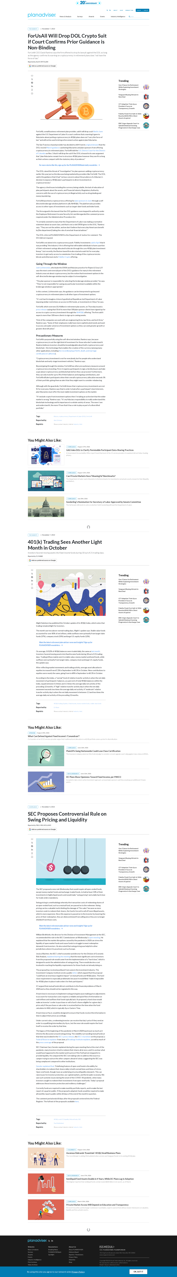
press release (41, 309)
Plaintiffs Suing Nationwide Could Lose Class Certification (93, 751)
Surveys (80, 16)
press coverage (45, 1042)
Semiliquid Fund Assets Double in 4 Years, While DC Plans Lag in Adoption (100, 1179)
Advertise (72, 1260)
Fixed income (72, 703)
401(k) (56, 1119)
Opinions (32, 733)
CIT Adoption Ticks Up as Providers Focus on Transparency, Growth (128, 106)
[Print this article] (32, 93)
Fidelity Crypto (64, 257)
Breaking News (53, 1249)
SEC (79, 1119)
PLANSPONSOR (119, 1250)
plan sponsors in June (83, 201)
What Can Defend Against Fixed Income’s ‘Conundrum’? (54, 736)
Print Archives (32, 1262)
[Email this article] (32, 76)
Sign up (146, 10)
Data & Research (73, 773)
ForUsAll (89, 416)
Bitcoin (56, 416)
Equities (65, 703)
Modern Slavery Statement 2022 (110, 1265)
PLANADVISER (108, 1250)
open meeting (94, 937)
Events (102, 16)
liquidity (66, 1119)
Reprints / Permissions (76, 1254)
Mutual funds (74, 1119)
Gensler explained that (45, 1066)
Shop (121, 10)
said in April (95, 242)
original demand (92, 145)
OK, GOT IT (138, 1272)
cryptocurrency (63, 416)
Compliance (71, 447)
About (115, 10)
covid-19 (61, 1119)
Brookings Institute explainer (78, 1039)
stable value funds (95, 703)
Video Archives (33, 1265)
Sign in (139, 10)
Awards (91, 16)
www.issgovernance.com (107, 1255)
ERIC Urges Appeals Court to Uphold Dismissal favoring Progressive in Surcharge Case (129, 125)
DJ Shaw (39, 556)
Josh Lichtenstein (43, 267)
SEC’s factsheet (84, 1036)
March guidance (53, 147)
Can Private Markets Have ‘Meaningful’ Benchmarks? (91, 476)
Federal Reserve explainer (46, 1039)
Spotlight (51, 1254)
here (77, 1101)
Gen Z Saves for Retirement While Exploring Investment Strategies (129, 87)
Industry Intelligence (118, 16)
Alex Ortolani (42, 62)
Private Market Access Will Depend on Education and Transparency (97, 1205)
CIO (101, 1250)
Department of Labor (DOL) (77, 416)
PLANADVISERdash (54, 1252)
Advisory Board (74, 1252)
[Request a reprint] (32, 90)
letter (75, 973)
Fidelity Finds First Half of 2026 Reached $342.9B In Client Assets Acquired (130, 116)
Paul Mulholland (43, 825)
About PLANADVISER (76, 1249)
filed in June (98, 131)
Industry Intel (77, 424)
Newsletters (129, 10)
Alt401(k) (80, 312)
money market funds (83, 703)
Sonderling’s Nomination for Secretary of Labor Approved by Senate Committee (103, 502)
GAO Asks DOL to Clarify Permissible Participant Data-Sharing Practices (100, 450)
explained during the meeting (58, 956)
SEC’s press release (66, 1036)
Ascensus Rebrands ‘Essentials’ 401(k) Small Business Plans (93, 1153)
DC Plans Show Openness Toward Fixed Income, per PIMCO (93, 777)
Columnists (71, 1150)
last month (95, 651)
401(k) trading (58, 703)
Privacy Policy (78, 1272)
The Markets (33, 29)
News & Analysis (65, 16)
